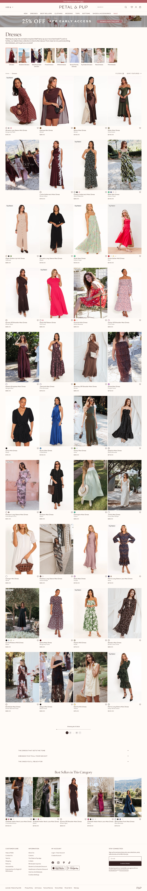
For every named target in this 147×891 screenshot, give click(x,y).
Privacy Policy (29, 888)
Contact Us (9, 855)
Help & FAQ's (10, 853)
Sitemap (76, 888)
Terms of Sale (59, 888)
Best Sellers (46, 13)
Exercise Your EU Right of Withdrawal (13, 870)
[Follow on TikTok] (69, 862)
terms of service (124, 870)
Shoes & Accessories (102, 13)
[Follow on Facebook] (52, 862)
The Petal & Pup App (34, 858)
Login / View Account (58, 853)
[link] (73, 21)
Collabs (30, 861)
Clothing (58, 13)
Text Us (8, 858)
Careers (31, 855)
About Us (31, 853)
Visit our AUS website (35, 872)
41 (77, 733)
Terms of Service (48, 888)
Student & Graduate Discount (37, 866)
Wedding (69, 13)
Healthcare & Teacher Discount (38, 869)
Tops (77, 13)
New (25, 13)
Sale (116, 13)
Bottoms (86, 13)
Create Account (56, 855)
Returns (8, 864)
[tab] (73, 772)
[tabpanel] (73, 807)
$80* (82, 1)
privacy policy (113, 870)
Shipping (8, 861)
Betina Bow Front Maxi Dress (124, 824)
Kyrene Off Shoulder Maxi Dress (71, 824)
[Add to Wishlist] (38, 128)
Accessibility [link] (9, 866)
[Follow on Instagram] (58, 862)
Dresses (34, 13)
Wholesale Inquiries (34, 864)
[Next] (80, 732)
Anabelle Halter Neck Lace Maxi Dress (19, 824)
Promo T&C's (68, 888)
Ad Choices (38, 888)
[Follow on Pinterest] (63, 862)
